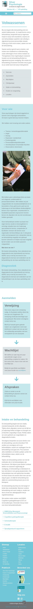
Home (4, 547)
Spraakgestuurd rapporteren (14, 528)
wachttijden (22, 370)
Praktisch (5, 558)
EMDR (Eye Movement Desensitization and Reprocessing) (15, 512)
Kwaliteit (5, 555)
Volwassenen (6, 549)
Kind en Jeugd (6, 551)
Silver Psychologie (15, 3)
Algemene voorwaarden (12, 606)
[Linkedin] (18, 599)
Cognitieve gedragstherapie (14, 517)
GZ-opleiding (22, 9)
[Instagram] (21, 599)
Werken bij (10, 9)
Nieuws (5, 560)
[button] (6, 13)
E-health (7, 525)
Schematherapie (10, 521)
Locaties (5, 553)
